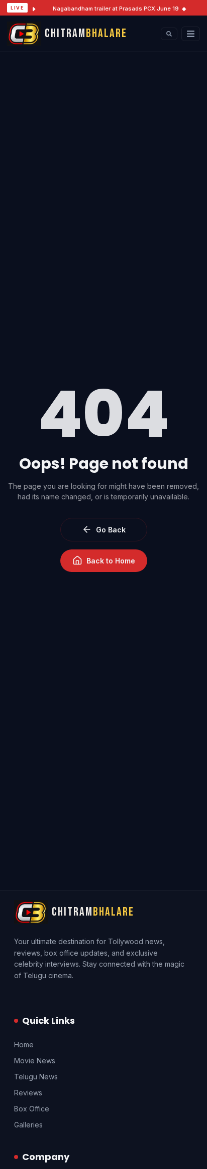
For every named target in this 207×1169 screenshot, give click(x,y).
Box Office (31, 1108)
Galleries (28, 1124)
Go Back (111, 529)
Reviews (28, 1092)
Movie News (34, 1060)
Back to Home (110, 560)
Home (24, 1044)
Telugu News (36, 1076)
